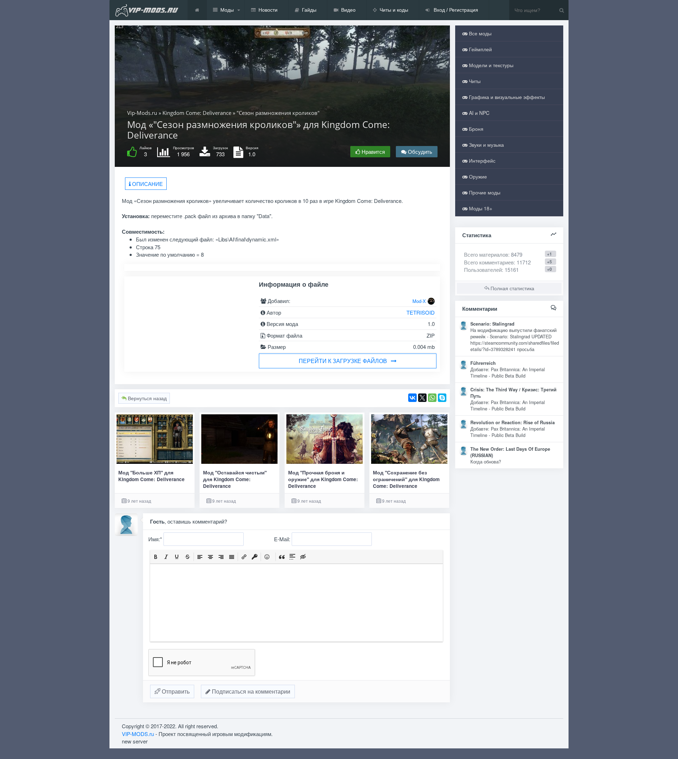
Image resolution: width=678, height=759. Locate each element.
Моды (227, 10)
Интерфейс (481, 160)
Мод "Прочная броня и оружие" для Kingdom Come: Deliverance (323, 479)
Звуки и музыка (486, 144)
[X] (422, 397)
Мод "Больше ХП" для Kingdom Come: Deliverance (151, 476)
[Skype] (442, 397)
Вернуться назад (146, 398)
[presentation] (155, 557)
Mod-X (419, 301)
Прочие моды (484, 192)
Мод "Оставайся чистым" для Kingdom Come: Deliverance (235, 479)
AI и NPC (478, 112)
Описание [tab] (147, 183)
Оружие (477, 176)
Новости (268, 10)
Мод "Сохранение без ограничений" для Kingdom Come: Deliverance (406, 479)
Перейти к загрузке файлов (343, 361)
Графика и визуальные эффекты (506, 96)
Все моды (480, 33)
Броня (475, 128)
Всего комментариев (489, 262)
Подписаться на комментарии (250, 691)
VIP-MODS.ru (138, 733)
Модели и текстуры (490, 65)
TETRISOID (420, 312)
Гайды (309, 10)
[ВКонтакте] (412, 397)
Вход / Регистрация (455, 10)
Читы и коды (394, 10)
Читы (474, 80)
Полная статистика (511, 288)
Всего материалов (493, 254)
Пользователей (483, 269)
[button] (156, 557)
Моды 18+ (480, 208)
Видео (348, 10)
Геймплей (480, 49)
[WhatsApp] (432, 397)
